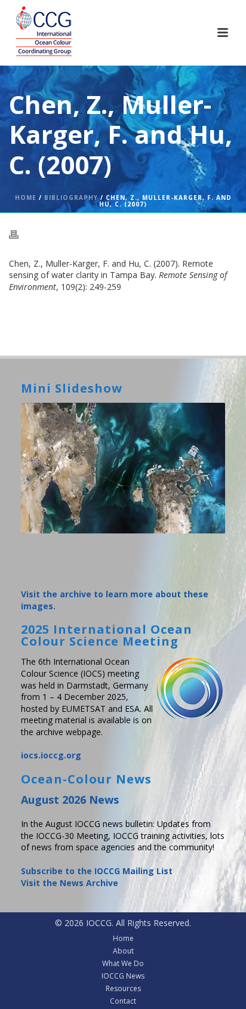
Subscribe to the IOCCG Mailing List (97, 871)
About (123, 951)
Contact (123, 1001)
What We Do (123, 963)
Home (25, 197)
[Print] (19, 234)
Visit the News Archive (69, 882)
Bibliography (71, 197)
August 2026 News (70, 799)
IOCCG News (123, 976)
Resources (123, 988)
